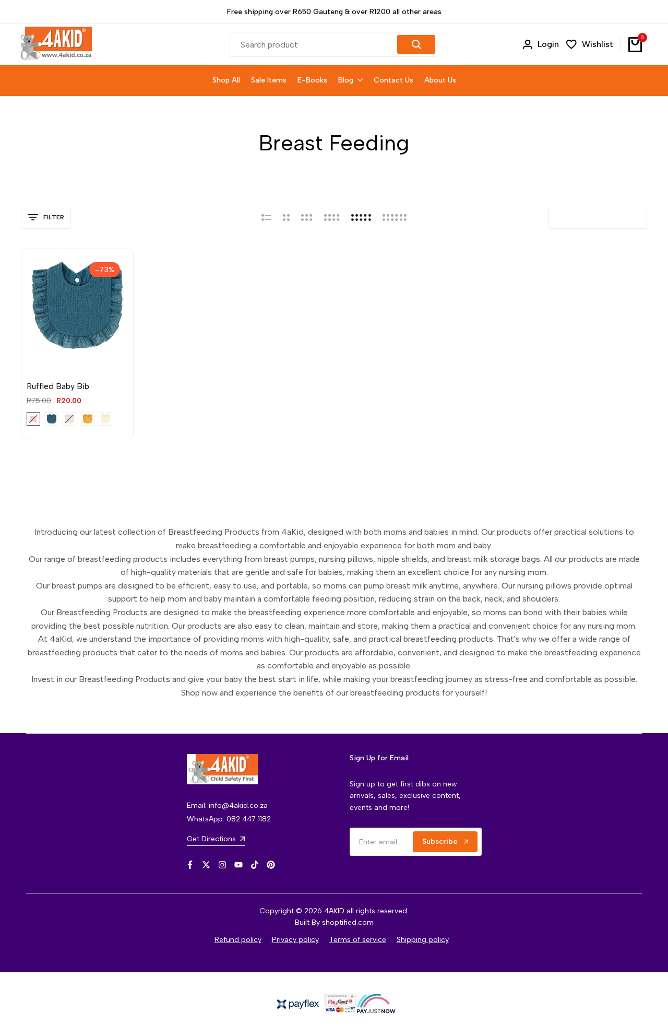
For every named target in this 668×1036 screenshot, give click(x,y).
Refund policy (237, 939)
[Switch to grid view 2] (286, 217)
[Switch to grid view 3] (307, 217)
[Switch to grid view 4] (331, 217)
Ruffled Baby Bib (58, 386)
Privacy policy (295, 939)
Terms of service (357, 939)
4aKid (36, 370)
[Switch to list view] (266, 217)
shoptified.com (348, 922)
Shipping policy (423, 939)
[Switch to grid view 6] (394, 217)
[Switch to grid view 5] (361, 217)
